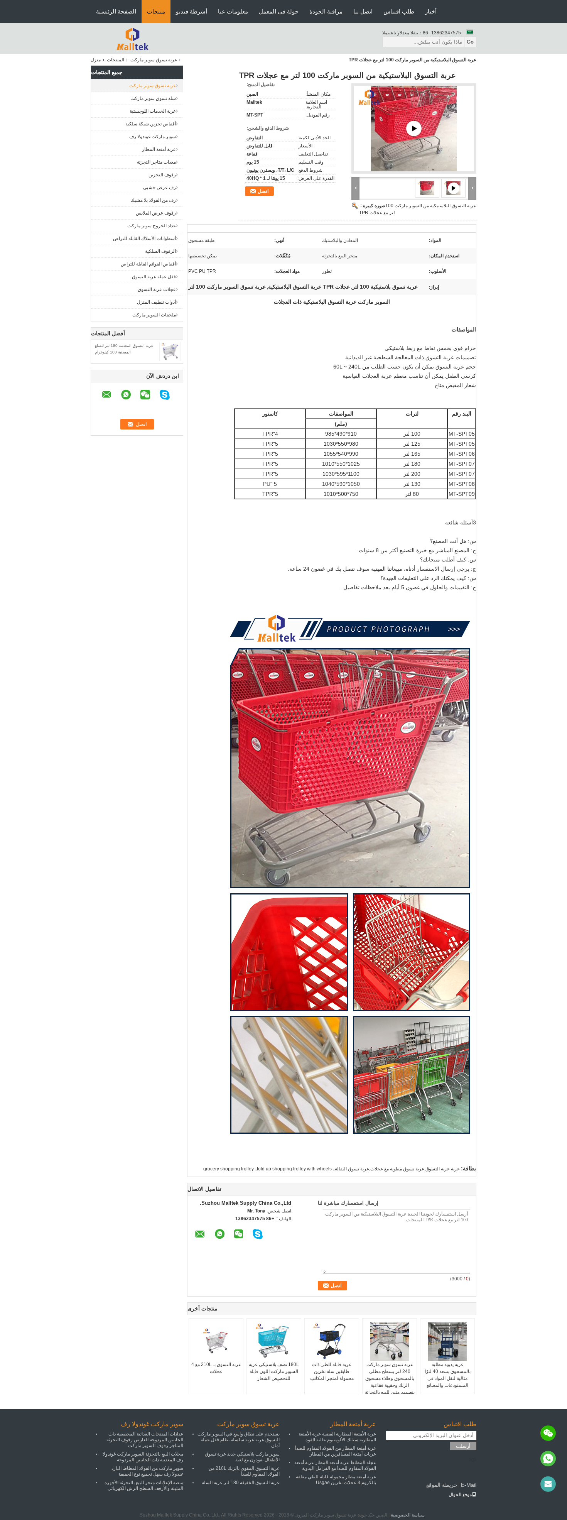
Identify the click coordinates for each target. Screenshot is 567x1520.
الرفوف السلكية (160, 251)
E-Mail (468, 1485)
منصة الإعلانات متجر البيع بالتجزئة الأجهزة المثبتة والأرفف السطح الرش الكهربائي (144, 1485)
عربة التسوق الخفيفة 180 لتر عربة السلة (241, 1482)
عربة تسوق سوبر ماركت (153, 60)
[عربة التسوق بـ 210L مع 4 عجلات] (216, 1341)
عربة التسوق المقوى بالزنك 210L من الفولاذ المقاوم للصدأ (244, 1471)
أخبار (431, 11)
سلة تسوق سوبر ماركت (153, 98)
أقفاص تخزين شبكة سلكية (150, 124)
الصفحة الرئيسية (116, 11)
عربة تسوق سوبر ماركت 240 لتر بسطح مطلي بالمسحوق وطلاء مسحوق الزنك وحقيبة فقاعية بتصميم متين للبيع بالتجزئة (390, 1378)
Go (470, 42)
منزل (96, 60)
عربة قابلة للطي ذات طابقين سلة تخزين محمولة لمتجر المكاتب (332, 1371)
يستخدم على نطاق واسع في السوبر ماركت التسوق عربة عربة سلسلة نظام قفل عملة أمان (238, 1439)
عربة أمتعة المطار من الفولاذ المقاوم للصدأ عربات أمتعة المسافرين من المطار (335, 1451)
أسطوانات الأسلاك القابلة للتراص (144, 238)
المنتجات (115, 60)
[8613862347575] (548, 1459)
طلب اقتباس (398, 11)
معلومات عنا (233, 11)
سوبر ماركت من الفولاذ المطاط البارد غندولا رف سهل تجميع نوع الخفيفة (147, 1471)
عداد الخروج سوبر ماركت (151, 225)
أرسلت (463, 1446)
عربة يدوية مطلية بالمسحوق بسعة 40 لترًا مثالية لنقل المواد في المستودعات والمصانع (448, 1375)
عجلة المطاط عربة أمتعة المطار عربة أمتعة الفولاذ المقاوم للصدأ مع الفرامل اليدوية (335, 1465)
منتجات (156, 11)
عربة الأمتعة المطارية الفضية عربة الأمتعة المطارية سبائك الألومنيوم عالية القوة (337, 1436)
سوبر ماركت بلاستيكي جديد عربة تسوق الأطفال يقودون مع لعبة (242, 1457)
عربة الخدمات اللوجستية (153, 111)
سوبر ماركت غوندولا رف (152, 136)
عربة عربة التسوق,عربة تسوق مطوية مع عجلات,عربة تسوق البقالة (397, 1169)
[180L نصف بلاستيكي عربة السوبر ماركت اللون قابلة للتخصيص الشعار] (274, 1341)
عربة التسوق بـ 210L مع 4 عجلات (216, 1368)
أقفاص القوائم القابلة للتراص (148, 264)
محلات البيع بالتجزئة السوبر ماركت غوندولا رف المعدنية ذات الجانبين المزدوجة (143, 1457)
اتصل (263, 191)
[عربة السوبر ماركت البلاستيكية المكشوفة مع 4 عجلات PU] (414, 128)
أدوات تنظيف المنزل (156, 302)
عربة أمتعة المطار (159, 149)
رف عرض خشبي (159, 187)
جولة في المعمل (279, 11)
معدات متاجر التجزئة (156, 162)
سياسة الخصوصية (408, 1515)
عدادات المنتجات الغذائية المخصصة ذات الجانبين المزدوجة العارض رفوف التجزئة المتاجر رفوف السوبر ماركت (144, 1439)
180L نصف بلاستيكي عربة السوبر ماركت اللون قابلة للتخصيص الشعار (274, 1371)
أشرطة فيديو (191, 11)
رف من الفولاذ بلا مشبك (153, 200)
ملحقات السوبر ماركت (154, 315)
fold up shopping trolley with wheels (294, 1169)
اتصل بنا (363, 11)
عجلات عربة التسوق (157, 289)
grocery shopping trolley (228, 1169)
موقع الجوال (460, 1494)
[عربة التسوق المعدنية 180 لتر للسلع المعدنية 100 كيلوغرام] (170, 351)
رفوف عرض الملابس (156, 213)
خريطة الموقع (441, 1485)
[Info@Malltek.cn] (548, 1484)
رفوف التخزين (162, 175)
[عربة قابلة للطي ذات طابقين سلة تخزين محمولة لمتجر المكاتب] (332, 1341)
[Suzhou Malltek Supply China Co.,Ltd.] (133, 38)
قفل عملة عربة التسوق (154, 276)
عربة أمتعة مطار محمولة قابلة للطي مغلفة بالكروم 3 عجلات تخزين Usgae (336, 1479)
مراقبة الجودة (326, 11)
